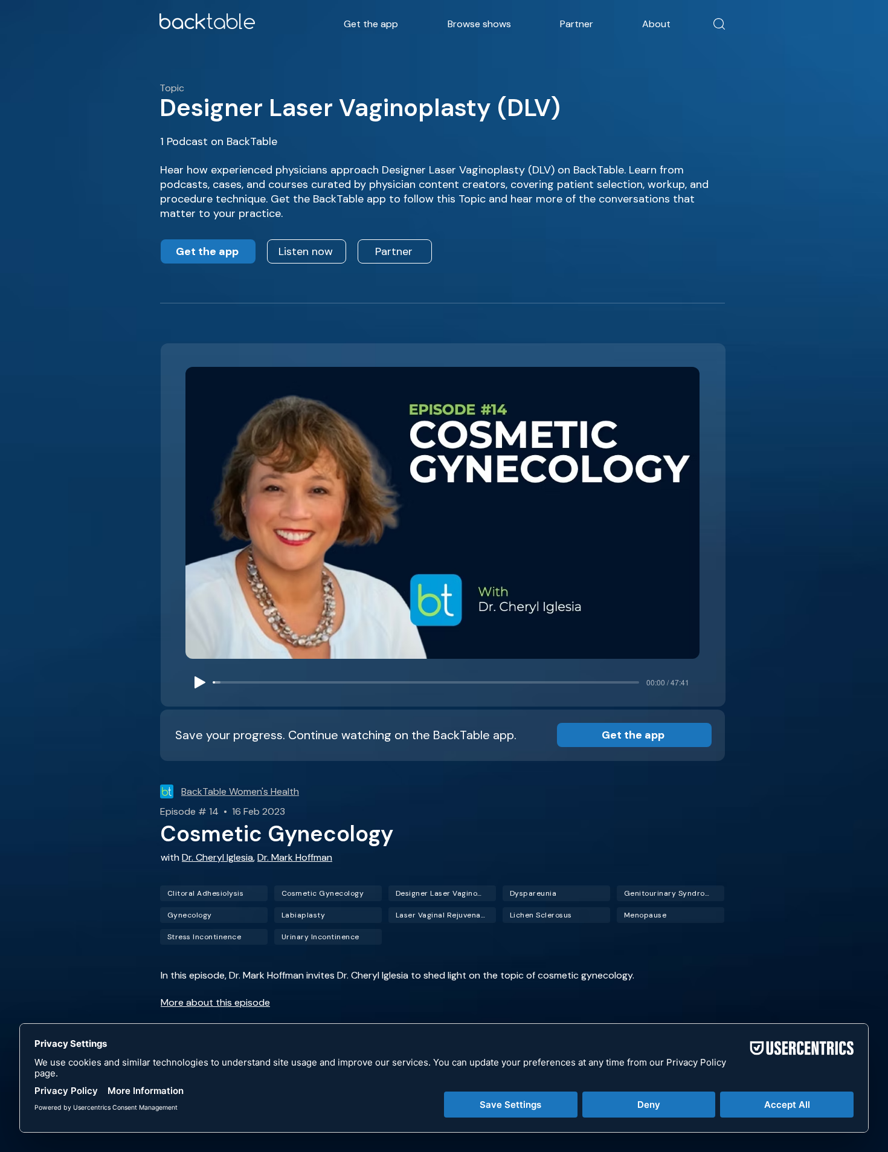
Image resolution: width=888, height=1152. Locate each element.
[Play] (200, 682)
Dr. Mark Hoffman (294, 857)
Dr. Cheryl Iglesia (217, 857)
